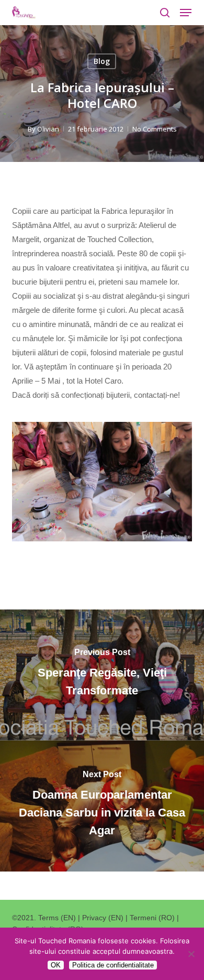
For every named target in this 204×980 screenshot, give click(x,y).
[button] (185, 12)
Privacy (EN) (102, 917)
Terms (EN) (57, 917)
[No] (191, 954)
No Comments (154, 129)
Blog (102, 61)
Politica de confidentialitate (113, 965)
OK (56, 965)
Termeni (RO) (152, 917)
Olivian (48, 129)
